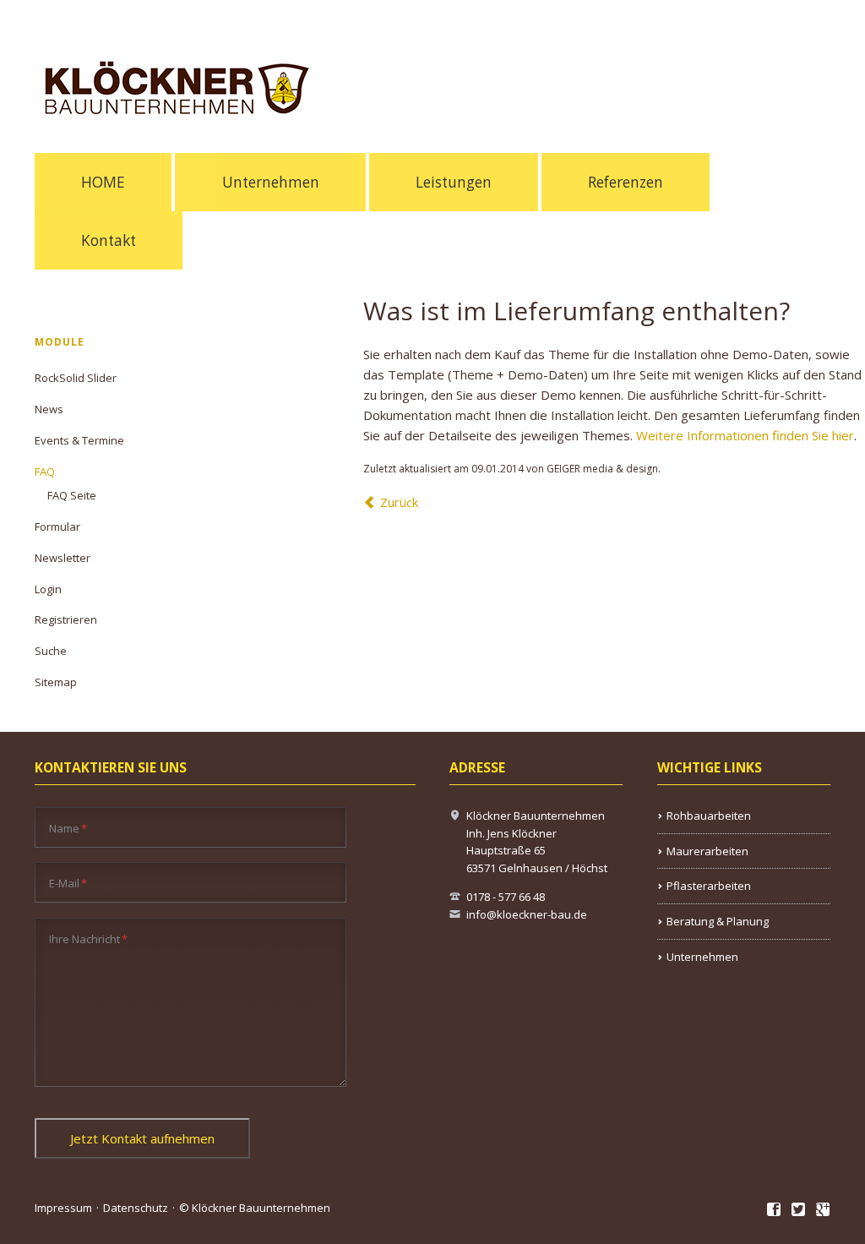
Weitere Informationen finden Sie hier (745, 435)
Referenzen (625, 182)
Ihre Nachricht (88, 938)
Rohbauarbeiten (708, 815)
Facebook (774, 1210)
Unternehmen (270, 182)
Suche (51, 650)
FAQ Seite (71, 495)
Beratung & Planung (717, 921)
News (49, 409)
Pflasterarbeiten (708, 885)
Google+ (823, 1210)
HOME (103, 182)
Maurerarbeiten (707, 851)
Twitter (799, 1210)
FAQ (45, 471)
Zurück (399, 502)
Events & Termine (79, 440)
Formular (57, 526)
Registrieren (66, 619)
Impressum (63, 1207)
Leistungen (454, 182)
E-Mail (68, 883)
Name (68, 828)
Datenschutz (135, 1207)
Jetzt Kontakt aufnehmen (142, 1138)
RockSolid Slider (76, 377)
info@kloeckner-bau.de (526, 914)
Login (48, 589)
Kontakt (108, 240)
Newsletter (62, 557)
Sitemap (56, 682)
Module (59, 342)
